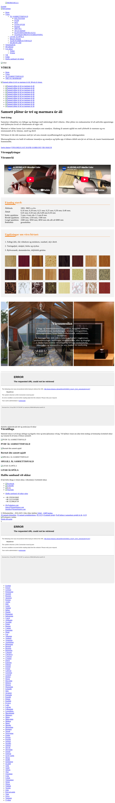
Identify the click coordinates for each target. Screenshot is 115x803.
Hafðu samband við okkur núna (16, 493)
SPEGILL (18, 29)
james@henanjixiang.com (14, 507)
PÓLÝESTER (19, 18)
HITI (16, 22)
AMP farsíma (48, 513)
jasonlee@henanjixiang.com (15, 509)
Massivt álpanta (15, 39)
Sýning (12, 53)
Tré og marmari (19, 31)
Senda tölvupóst (6, 519)
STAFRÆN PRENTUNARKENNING (28, 35)
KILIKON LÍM (15, 43)
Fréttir (7, 57)
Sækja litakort (6, 147)
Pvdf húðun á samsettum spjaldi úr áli (69, 515)
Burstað (17, 27)
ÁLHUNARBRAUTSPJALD (21, 41)
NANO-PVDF (19, 25)
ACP (84, 515)
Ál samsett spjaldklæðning (26, 515)
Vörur (7, 14)
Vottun (12, 51)
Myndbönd (9, 47)
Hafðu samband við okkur (14, 59)
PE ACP (39, 515)
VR (6, 55)
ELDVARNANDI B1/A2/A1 (25, 33)
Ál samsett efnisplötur (8, 515)
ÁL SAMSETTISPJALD (19, 16)
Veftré (40, 513)
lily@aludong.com (12, 505)
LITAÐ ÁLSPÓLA (17, 37)
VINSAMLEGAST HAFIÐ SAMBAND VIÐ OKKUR (31, 147)
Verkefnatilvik (10, 45)
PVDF (16, 20)
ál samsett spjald (49, 515)
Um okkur (9, 49)
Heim (7, 12)
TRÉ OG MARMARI (13, 78)
